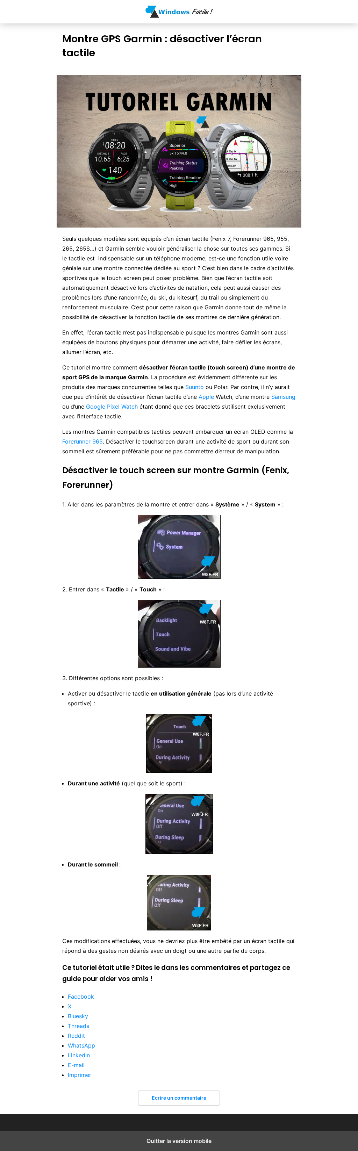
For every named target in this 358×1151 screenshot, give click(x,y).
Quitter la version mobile (179, 1140)
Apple (206, 396)
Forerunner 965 (82, 441)
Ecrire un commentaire (179, 1098)
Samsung (283, 396)
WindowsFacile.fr (179, 12)
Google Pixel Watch (112, 406)
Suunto (194, 386)
